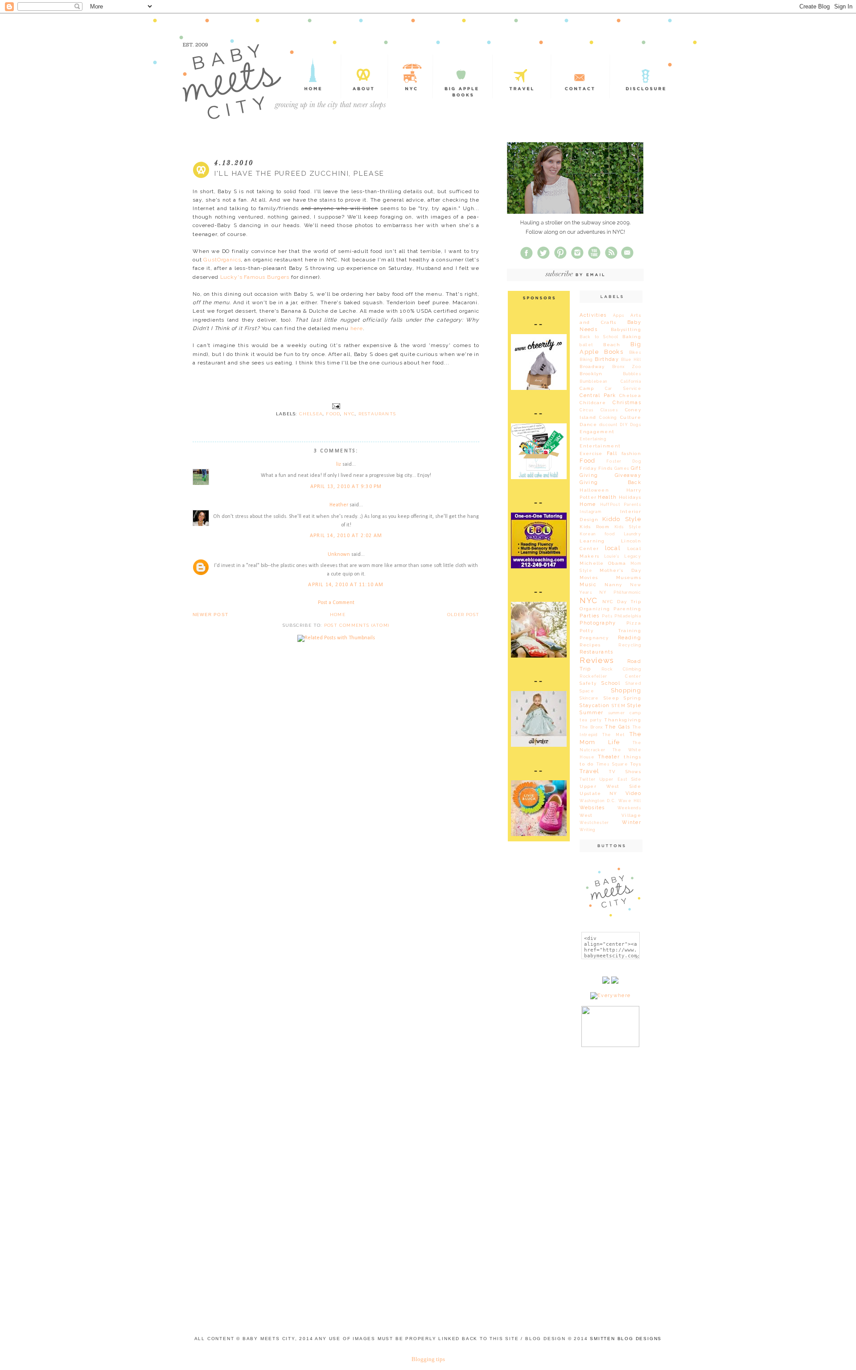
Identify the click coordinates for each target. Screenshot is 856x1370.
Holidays (630, 497)
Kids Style (627, 527)
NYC (349, 413)
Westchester (594, 822)
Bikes (635, 352)
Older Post (463, 614)
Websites (592, 808)
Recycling (629, 645)
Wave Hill (629, 801)
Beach (611, 344)
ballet (586, 345)
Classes (609, 410)
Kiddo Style (621, 519)
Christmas (627, 403)
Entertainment (600, 445)
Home (338, 614)
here (356, 328)
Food (333, 413)
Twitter (588, 779)
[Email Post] (336, 406)
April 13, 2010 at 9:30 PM (346, 486)
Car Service (623, 388)
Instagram (590, 511)
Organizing (595, 608)
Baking (631, 336)
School (610, 683)
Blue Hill (631, 359)
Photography (598, 623)
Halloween (594, 490)
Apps (618, 315)
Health (607, 497)
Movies (589, 577)
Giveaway (628, 475)
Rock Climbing (621, 669)
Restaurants (377, 413)
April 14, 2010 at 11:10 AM (345, 585)
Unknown (339, 554)
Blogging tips (428, 1359)
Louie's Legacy (622, 556)
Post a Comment (336, 602)
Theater (609, 757)
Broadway (592, 366)
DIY (624, 424)
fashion (631, 453)
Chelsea (311, 413)
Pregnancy (594, 637)
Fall (612, 453)
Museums (628, 577)
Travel (589, 771)
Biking (586, 359)
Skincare (589, 698)
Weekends (629, 808)
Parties (589, 616)
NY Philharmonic (620, 592)
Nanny (613, 584)
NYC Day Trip (621, 601)
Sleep (611, 697)
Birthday (607, 359)
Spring (632, 697)
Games (621, 468)
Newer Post (210, 614)
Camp (587, 388)
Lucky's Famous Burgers (254, 277)
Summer (591, 713)
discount (608, 424)
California (631, 381)
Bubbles (632, 374)
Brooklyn (591, 373)
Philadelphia (627, 616)
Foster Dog (623, 461)
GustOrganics (222, 260)
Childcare (593, 402)
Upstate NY (598, 793)
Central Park (598, 395)
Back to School (599, 337)
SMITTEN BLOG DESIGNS (626, 1338)
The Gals (617, 727)
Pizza (633, 623)
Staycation (594, 705)
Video (633, 793)
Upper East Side (620, 779)
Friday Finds (596, 468)
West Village (610, 815)
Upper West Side (610, 786)
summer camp (624, 713)
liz (338, 464)
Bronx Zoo (626, 366)
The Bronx (591, 727)
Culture (630, 417)
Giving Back (610, 482)
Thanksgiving (623, 719)
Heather (338, 505)
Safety (588, 683)
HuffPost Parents (620, 504)
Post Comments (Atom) (356, 625)
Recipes (590, 644)
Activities (593, 315)
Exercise (591, 453)
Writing (587, 830)
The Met (613, 735)
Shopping (626, 690)
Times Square (612, 764)
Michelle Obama (603, 563)
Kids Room (594, 526)
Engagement (597, 431)
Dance (588, 424)
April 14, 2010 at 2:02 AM (346, 535)
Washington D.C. (598, 801)
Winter (631, 822)
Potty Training (610, 630)
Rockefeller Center (610, 676)
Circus (586, 410)
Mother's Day (620, 570)
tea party (591, 720)
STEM (619, 705)
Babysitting (626, 329)
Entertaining (593, 439)
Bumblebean (593, 381)
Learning (592, 540)
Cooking (608, 417)
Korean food (597, 534)
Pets (607, 616)
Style (634, 705)
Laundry (632, 534)
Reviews (597, 660)
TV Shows (625, 771)
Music (588, 585)
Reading (629, 638)
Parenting (627, 608)
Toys (635, 764)
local (613, 548)
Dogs (635, 424)
